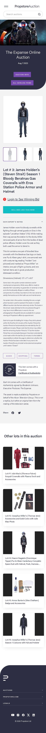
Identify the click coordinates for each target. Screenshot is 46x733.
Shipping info (23, 356)
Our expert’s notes (13, 222)
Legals (6, 703)
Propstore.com (11, 697)
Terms (37, 356)
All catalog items (22, 83)
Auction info (22, 74)
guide (9, 356)
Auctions (8, 690)
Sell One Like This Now (23, 210)
